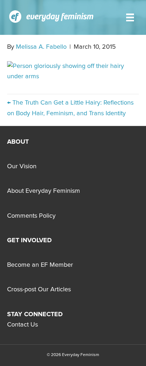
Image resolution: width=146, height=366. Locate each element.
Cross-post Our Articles (39, 289)
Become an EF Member (40, 265)
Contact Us (22, 325)
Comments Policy (31, 216)
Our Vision (21, 166)
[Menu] (130, 17)
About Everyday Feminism (43, 191)
